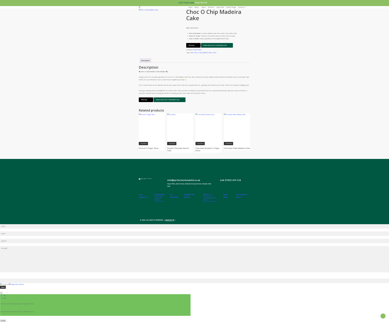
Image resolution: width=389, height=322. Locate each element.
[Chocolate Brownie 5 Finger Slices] (209, 126)
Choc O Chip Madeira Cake (203, 53)
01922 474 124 (201, 2)
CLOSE (3, 320)
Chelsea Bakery (158, 197)
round (214, 53)
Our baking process (208, 197)
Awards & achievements (210, 201)
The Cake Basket (159, 201)
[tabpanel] (95, 305)
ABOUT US (207, 195)
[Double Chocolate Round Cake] (180, 126)
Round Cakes (197, 50)
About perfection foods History (210, 199)
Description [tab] (145, 61)
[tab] (4, 295)
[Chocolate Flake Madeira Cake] (237, 126)
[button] (193, 45)
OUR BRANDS (159, 195)
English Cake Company (157, 199)
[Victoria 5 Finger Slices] (152, 126)
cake (191, 53)
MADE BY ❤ (169, 220)
